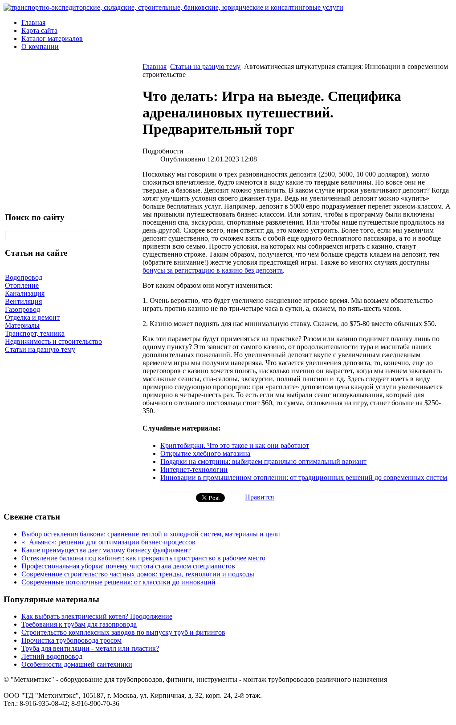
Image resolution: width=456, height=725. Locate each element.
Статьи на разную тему (205, 66)
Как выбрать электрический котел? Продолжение (96, 616)
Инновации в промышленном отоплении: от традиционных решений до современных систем (303, 477)
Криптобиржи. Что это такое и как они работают (234, 445)
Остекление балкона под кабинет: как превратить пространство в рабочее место (143, 558)
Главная (33, 22)
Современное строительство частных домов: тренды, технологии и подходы (137, 574)
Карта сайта (39, 30)
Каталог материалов (52, 38)
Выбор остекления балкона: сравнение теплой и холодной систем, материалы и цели (150, 534)
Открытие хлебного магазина (205, 453)
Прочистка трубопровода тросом (71, 640)
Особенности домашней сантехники (76, 664)
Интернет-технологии (194, 469)
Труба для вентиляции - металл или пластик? (90, 648)
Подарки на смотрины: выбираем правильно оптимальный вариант (263, 461)
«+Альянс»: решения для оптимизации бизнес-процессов (108, 542)
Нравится (259, 497)
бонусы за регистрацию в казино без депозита (212, 270)
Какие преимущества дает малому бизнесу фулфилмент (106, 550)
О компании (40, 46)
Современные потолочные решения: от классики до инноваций (118, 582)
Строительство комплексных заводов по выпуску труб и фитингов (123, 632)
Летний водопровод (51, 656)
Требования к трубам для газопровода (79, 624)
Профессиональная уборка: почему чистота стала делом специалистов (128, 566)
